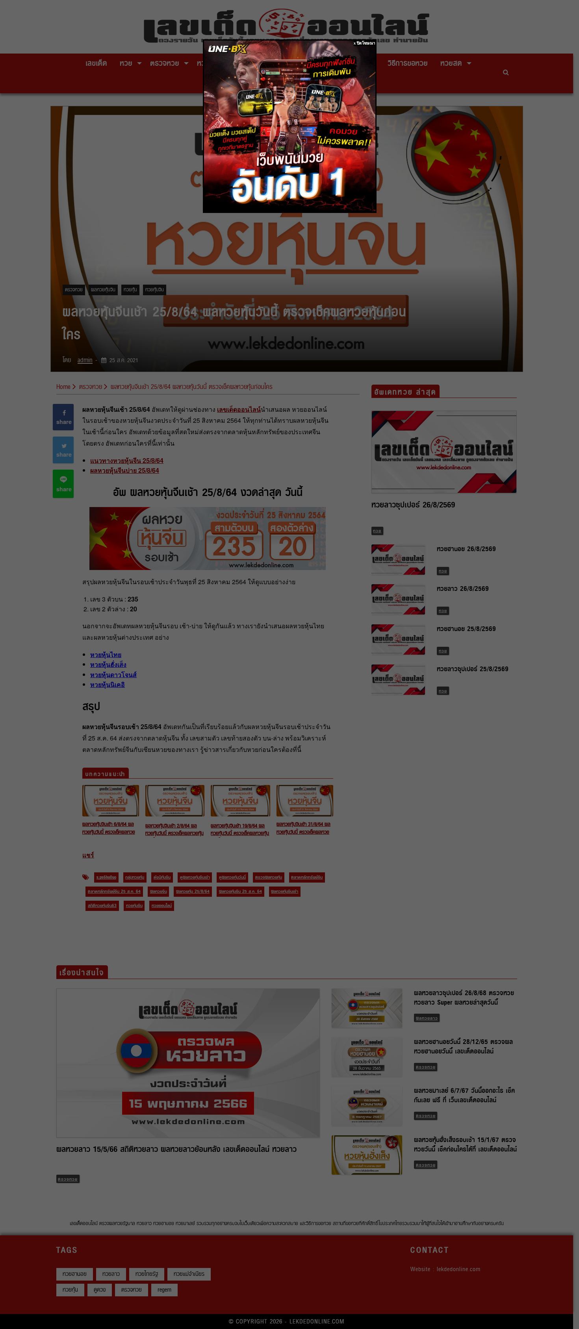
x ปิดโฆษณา (364, 43)
